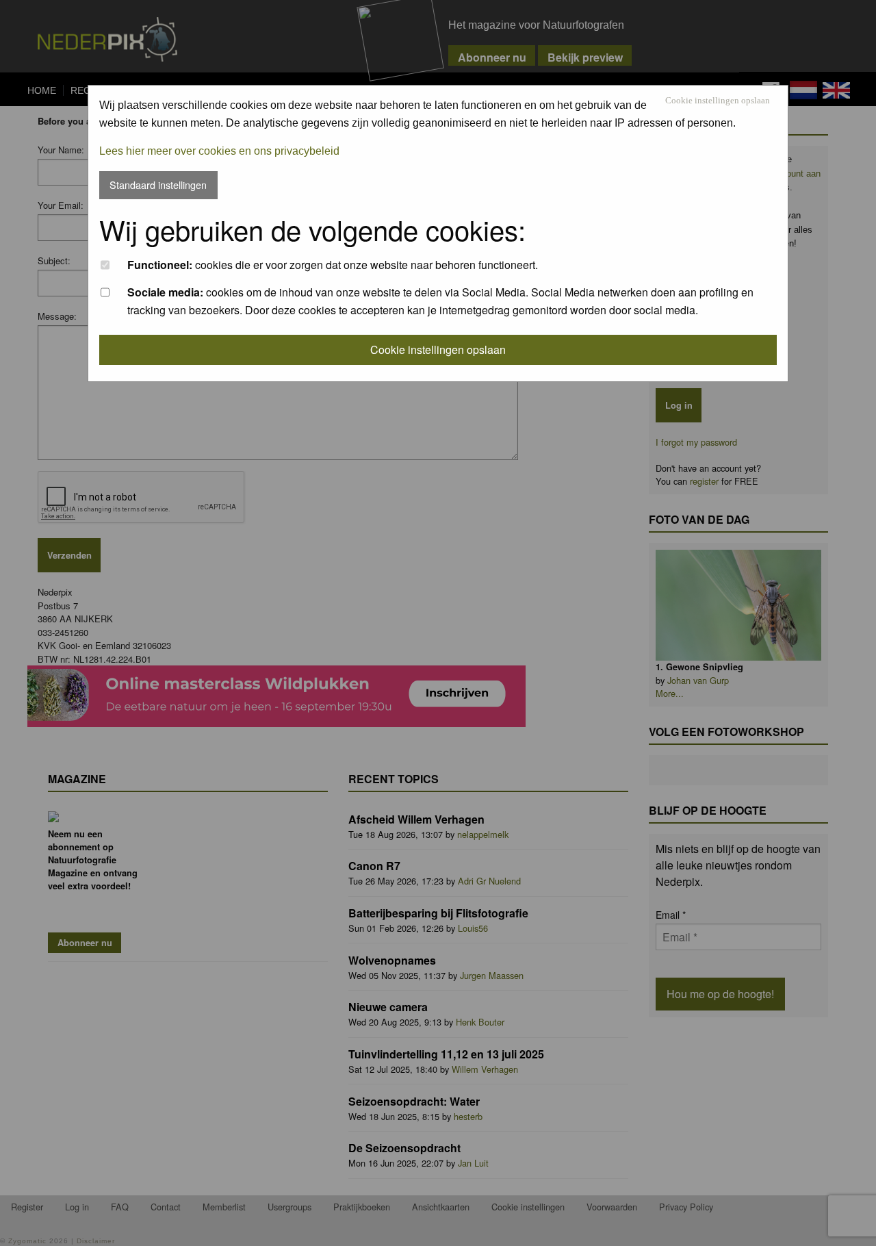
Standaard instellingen (158, 184)
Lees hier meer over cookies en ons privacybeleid (219, 151)
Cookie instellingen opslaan (717, 101)
